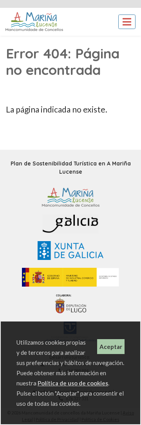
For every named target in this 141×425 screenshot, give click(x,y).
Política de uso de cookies (73, 383)
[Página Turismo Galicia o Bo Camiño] (70, 223)
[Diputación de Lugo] (70, 303)
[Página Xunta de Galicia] (70, 250)
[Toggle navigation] (127, 22)
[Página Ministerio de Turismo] (70, 276)
